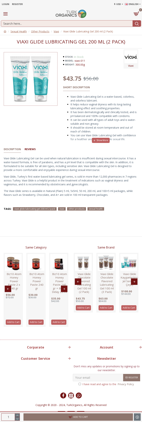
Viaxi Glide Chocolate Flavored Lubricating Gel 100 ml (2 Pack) (84, 283)
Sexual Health (19, 31)
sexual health (96, 208)
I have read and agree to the (108, 384)
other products (76, 208)
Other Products (40, 31)
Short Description (76, 87)
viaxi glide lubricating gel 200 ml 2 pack (34, 208)
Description (12, 149)
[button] (8, 289)
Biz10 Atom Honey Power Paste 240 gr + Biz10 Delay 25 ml (59, 283)
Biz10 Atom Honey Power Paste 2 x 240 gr (14, 281)
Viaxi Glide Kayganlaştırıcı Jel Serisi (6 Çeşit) (129, 279)
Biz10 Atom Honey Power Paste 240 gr (36, 281)
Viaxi (56, 31)
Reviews (30, 149)
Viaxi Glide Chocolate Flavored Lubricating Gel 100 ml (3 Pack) (107, 283)
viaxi (62, 208)
